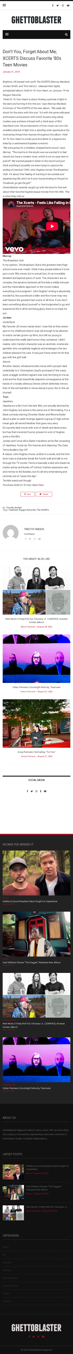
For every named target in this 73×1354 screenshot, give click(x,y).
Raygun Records (27, 510)
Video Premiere (28, 691)
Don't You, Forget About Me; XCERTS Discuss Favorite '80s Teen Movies (32, 58)
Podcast (7, 1262)
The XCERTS (43, 510)
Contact (7, 1301)
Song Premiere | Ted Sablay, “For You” (37, 752)
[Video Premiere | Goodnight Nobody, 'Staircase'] (36, 659)
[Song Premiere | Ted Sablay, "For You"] (36, 724)
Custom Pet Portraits (13, 816)
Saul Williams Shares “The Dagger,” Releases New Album (32, 962)
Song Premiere (28, 756)
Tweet (45, 494)
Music (5, 898)
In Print (6, 1293)
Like (29, 494)
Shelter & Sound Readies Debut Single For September (30, 901)
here (41, 485)
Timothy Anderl (14, 507)
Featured (13, 510)
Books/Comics (10, 1285)
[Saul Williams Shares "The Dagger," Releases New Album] (36, 934)
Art (4, 1254)
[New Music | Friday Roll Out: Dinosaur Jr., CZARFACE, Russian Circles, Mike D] (36, 591)
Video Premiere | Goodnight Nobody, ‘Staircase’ (36, 687)
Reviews (7, 1270)
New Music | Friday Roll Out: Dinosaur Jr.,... (47, 1207)
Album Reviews (28, 627)
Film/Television (10, 1278)
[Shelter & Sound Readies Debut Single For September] (36, 873)
